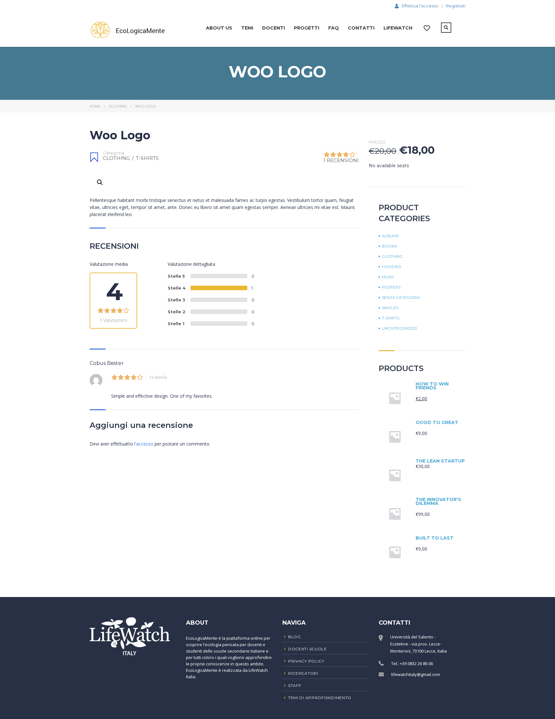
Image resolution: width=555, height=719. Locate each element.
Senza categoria (401, 297)
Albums (390, 236)
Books (389, 246)
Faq (333, 28)
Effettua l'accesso (420, 6)
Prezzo (377, 142)
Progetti (306, 28)
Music (388, 277)
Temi (247, 28)
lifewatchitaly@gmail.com (415, 674)
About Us (219, 28)
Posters (391, 287)
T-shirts (147, 158)
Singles (390, 308)
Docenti (273, 28)
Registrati (455, 6)
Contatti (361, 28)
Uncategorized (399, 328)
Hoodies (391, 267)
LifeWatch (397, 28)
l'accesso (143, 444)
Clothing (118, 106)
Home (95, 106)
